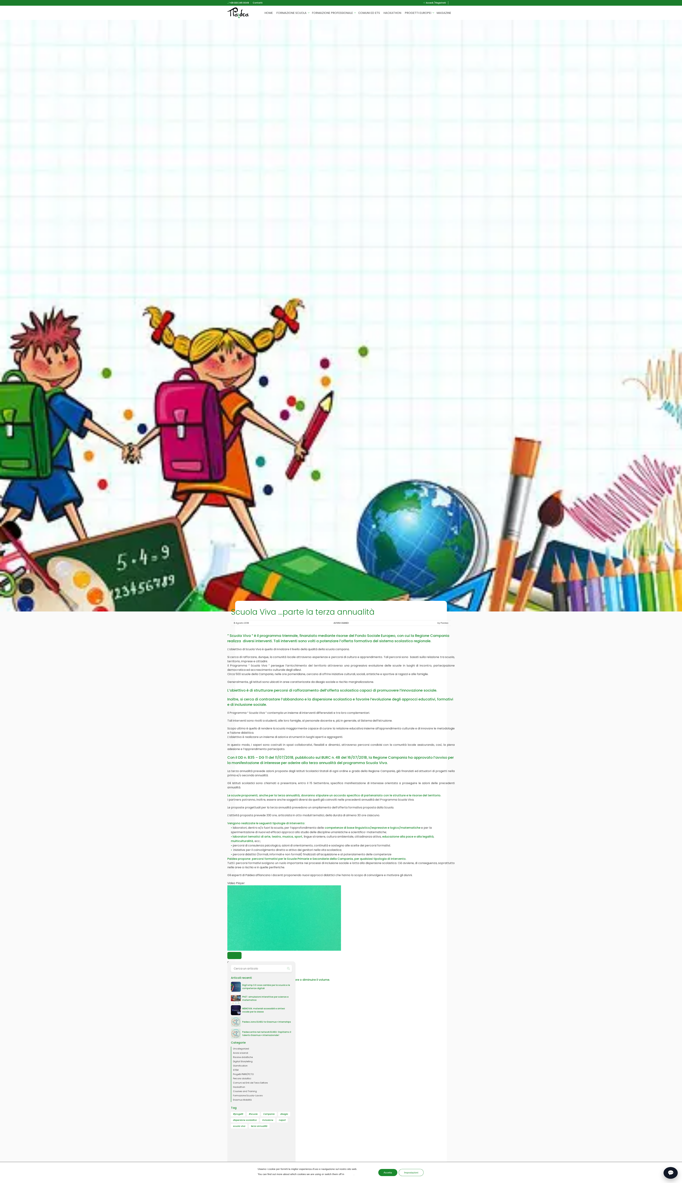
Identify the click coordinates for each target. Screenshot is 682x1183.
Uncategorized (241, 1048)
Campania (269, 1114)
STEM (236, 1069)
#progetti (238, 1114)
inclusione (267, 1120)
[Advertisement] (261, 1157)
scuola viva (239, 1126)
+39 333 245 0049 (239, 2)
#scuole (253, 1114)
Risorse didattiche (243, 1057)
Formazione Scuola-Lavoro (248, 1095)
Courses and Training (245, 1091)
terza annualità (259, 1126)
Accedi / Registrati (435, 2)
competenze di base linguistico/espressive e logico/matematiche (372, 828)
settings (349, 1174)
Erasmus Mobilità (242, 1099)
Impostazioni (411, 1172)
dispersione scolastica (245, 1120)
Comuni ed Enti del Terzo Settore (250, 1082)
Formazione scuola (291, 13)
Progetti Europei (418, 13)
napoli (282, 1120)
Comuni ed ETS (369, 13)
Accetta (388, 1172)
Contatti (257, 2)
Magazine (444, 13)
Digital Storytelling (243, 1061)
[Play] (234, 955)
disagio (284, 1114)
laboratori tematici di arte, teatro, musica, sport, (268, 837)
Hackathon (392, 13)
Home (268, 13)
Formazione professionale (332, 13)
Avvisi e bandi (341, 622)
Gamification (240, 1065)
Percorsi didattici (242, 1078)
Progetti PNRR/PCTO (243, 1074)
